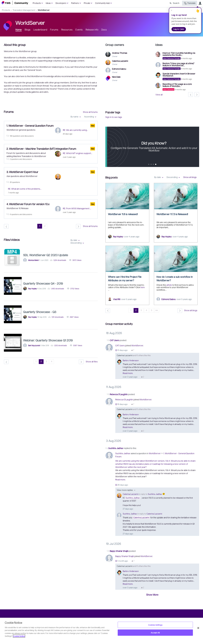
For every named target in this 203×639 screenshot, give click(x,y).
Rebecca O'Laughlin (119, 394)
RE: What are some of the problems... (24, 188)
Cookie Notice (19, 636)
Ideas (48, 3)
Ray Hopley (118, 236)
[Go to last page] (156, 310)
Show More (152, 594)
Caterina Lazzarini (124, 355)
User (200, 3)
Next (197, 147)
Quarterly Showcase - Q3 (39, 312)
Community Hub (102, 3)
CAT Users (114, 340)
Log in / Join (178, 29)
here (142, 287)
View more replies (125, 490)
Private (87, 3)
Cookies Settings (155, 625)
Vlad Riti (116, 299)
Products (37, 3)
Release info (92, 29)
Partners (75, 3)
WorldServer (44, 10)
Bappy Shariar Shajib (119, 551)
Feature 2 (153, 164)
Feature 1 (151, 164)
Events (79, 29)
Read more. (128, 373)
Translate (191, 3)
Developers (61, 3)
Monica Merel (33, 260)
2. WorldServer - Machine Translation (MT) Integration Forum (41, 148)
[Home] (14, 3)
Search (176, 3)
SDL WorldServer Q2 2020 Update (45, 255)
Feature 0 (149, 164)
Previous (107, 147)
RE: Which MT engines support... (77, 153)
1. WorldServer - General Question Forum (30, 125)
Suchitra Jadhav (115, 448)
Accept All (155, 632)
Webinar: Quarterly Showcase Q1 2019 (48, 340)
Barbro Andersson (131, 360)
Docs (104, 29)
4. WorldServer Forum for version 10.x (28, 204)
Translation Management (24, 10)
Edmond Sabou (169, 299)
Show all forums (90, 112)
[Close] (198, 628)
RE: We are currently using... (75, 130)
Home (18, 29)
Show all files (92, 361)
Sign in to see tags (113, 117)
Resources (67, 29)
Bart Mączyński (34, 345)
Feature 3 (156, 164)
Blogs (27, 29)
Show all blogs (190, 177)
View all (159, 94)
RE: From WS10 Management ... (77, 208)
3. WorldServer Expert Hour (22, 172)
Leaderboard (40, 29)
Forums (54, 29)
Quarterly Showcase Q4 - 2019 (43, 283)
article (169, 284)
